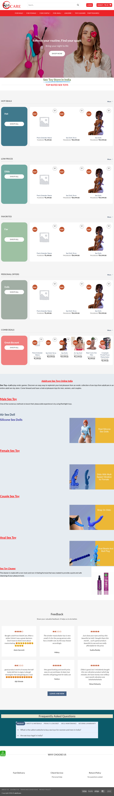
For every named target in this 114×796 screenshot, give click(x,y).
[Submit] (78, 5)
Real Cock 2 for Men (91, 354)
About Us (5, 789)
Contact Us (14, 789)
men (62, 388)
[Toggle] (18, 730)
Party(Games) (93, 13)
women (68, 388)
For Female (31, 13)
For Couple (44, 13)
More (109, 101)
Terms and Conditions (29, 789)
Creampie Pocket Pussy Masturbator (105, 355)
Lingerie (67, 13)
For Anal (57, 13)
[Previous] (35, 122)
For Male (19, 13)
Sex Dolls (98, 138)
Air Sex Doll (78, 353)
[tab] (20, 723)
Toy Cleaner (80, 13)
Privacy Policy (45, 789)
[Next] (107, 122)
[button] (89, 5)
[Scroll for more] (57, 741)
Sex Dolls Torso (71, 138)
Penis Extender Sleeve (44, 138)
